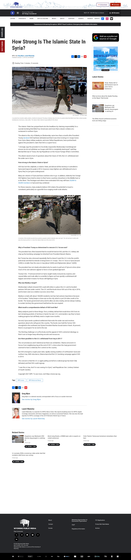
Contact (50, 524)
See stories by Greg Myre (31, 399)
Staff (73, 525)
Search (90, 18)
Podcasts (22, 18)
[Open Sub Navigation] (16, 18)
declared (26, 138)
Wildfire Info (2, 46)
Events (81, 18)
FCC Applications (100, 520)
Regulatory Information (78, 529)
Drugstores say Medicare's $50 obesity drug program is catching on (35, 438)
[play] (12, 13)
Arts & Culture (42, 18)
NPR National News (35, 380)
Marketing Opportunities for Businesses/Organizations (79, 520)
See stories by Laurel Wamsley (33, 418)
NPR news (21, 380)
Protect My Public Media (102, 524)
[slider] (20, 13)
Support (71, 18)
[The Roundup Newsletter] (105, 58)
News (32, 18)
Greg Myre (21, 56)
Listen (12, 18)
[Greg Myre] (16, 398)
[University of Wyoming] (20, 556)
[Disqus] (65, 489)
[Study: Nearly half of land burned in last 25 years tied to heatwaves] (98, 86)
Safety (97, 18)
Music (54, 18)
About (62, 18)
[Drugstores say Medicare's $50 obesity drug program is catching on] (98, 108)
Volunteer (103, 5)
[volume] (17, 13)
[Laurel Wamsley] (16, 413)
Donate (116, 5)
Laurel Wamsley (29, 56)
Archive (97, 528)
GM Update (2, 32)
